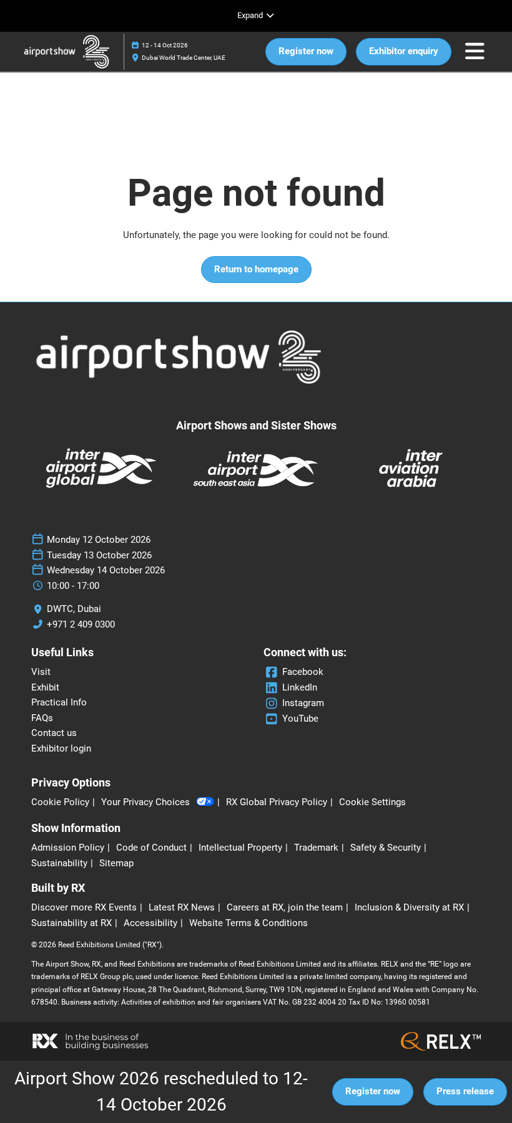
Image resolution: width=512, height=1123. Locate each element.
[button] (306, 51)
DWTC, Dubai (74, 608)
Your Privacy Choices (145, 802)
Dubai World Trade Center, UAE (183, 57)
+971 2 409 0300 (81, 624)
